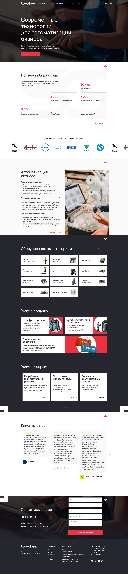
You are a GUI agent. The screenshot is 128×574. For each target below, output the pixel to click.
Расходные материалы (60, 292)
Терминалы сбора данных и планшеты (58, 281)
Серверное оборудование (86, 271)
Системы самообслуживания (29, 260)
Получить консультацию (85, 532)
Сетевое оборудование (86, 281)
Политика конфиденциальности (30, 567)
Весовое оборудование (27, 271)
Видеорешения (28, 292)
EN (111, 3)
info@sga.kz (45, 526)
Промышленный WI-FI (59, 271)
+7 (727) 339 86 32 (28, 526)
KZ (108, 3)
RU (106, 3)
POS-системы (85, 260)
